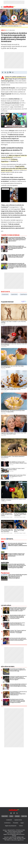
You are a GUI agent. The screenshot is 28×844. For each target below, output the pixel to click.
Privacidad (15, 822)
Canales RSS (9, 820)
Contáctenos (7, 822)
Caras (11, 816)
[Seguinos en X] (17, 813)
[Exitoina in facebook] (14, 813)
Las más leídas (6, 605)
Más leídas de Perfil (8, 666)
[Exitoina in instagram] (11, 813)
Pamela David (5, 294)
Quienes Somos (18, 820)
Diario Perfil (4, 816)
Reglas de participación (10, 825)
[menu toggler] (1, 6)
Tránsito (21, 825)
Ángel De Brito (14, 294)
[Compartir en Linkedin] (10, 72)
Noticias (17, 816)
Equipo (22, 822)
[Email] (12, 73)
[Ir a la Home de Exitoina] (10, 7)
